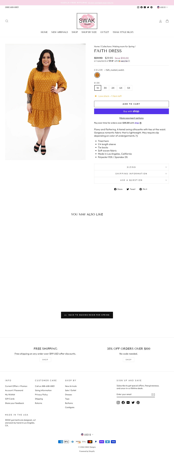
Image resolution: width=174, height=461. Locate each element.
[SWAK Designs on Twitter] (133, 402)
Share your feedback (14, 403)
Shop (75, 32)
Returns (38, 403)
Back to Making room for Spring (89, 315)
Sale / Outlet (70, 390)
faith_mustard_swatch (97, 75)
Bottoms (69, 403)
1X (98, 87)
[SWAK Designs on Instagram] (118, 402)
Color (109, 70)
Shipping (39, 399)
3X (105, 87)
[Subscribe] (153, 394)
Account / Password (14, 390)
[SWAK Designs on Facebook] (123, 402)
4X (120, 87)
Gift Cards (10, 399)
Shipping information (131, 173)
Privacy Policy (41, 394)
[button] (131, 61)
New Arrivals (59, 32)
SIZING (131, 167)
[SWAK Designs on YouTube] (128, 402)
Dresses (68, 394)
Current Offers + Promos (16, 386)
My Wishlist (10, 394)
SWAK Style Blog (123, 32)
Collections (106, 46)
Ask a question (131, 180)
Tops (67, 399)
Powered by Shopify (87, 451)
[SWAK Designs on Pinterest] (138, 402)
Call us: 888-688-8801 (45, 386)
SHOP (45, 360)
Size (97, 83)
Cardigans (69, 407)
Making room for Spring (123, 46)
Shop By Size (89, 32)
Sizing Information (43, 390)
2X (113, 87)
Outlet (104, 32)
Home (44, 32)
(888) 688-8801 (12, 7)
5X (128, 87)
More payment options (131, 118)
